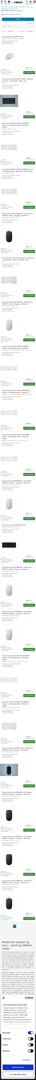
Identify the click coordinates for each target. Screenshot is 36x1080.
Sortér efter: (3, 31)
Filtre (18, 19)
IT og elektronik (11, 6)
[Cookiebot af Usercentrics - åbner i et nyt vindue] (25, 998)
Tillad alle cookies (18, 1067)
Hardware (20, 6)
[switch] (30, 1038)
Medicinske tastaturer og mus (11, 8)
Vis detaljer (26, 1060)
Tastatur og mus (29, 6)
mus (15, 954)
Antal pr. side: (22, 31)
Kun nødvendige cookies (18, 1074)
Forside (3, 6)
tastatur (4, 954)
